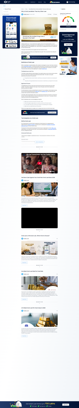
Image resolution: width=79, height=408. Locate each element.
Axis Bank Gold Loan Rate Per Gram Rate (32, 271)
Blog (26, 9)
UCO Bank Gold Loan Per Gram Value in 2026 (33, 308)
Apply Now (53, 57)
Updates (63, 9)
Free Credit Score (52, 112)
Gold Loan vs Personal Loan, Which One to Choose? (35, 235)
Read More (24, 205)
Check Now (68, 26)
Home (4, 5)
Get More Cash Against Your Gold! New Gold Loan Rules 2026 (38, 177)
